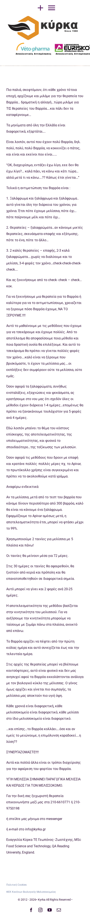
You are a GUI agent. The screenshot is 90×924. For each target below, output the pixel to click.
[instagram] (40, 910)
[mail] (58, 910)
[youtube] (49, 910)
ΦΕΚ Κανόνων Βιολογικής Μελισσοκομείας (31, 891)
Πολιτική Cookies (16, 884)
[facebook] (31, 910)
